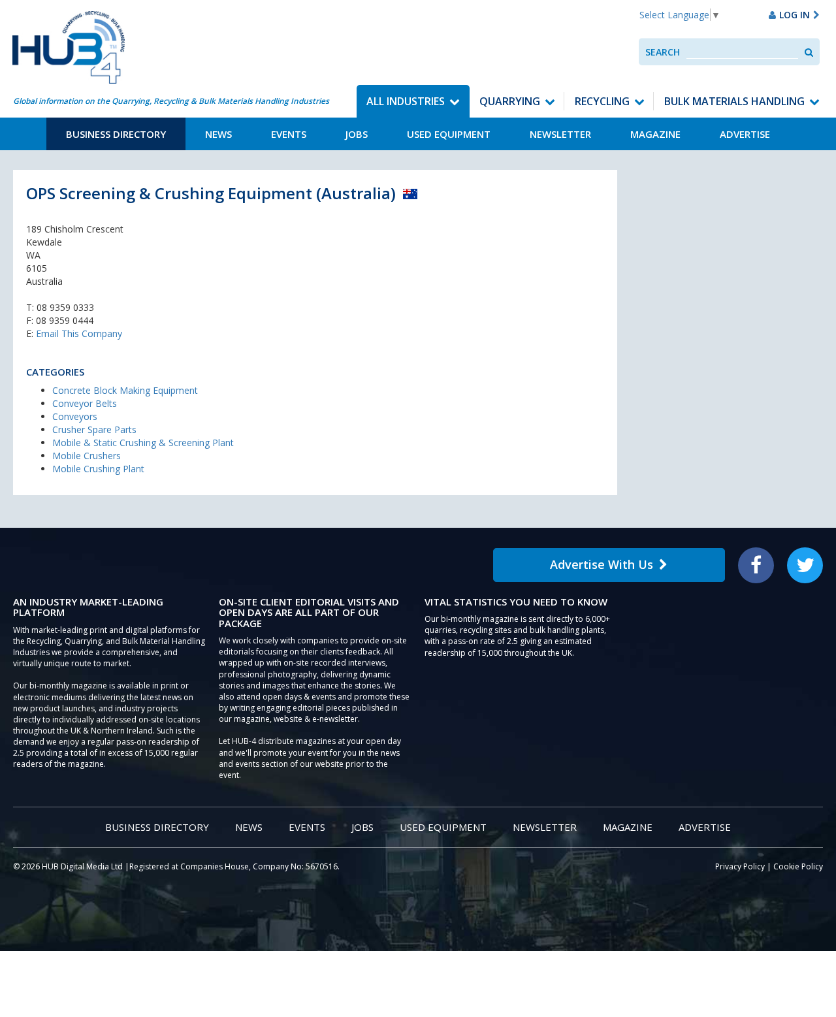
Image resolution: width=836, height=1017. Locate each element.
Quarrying (509, 101)
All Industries (405, 101)
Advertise (745, 133)
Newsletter (560, 133)
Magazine (655, 133)
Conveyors (74, 416)
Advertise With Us (601, 564)
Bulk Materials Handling (734, 101)
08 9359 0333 (65, 307)
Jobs (357, 133)
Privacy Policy (740, 866)
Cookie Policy (798, 866)
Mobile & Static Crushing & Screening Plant (143, 442)
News (218, 133)
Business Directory (116, 133)
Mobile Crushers (86, 455)
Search (662, 52)
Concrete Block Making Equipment (125, 390)
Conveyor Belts (84, 403)
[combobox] (742, 52)
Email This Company (79, 333)
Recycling (602, 101)
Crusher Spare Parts (94, 429)
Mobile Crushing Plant (98, 468)
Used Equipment (448, 133)
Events (288, 133)
